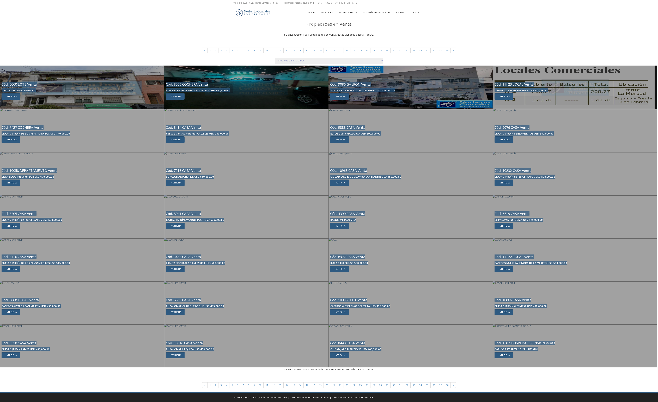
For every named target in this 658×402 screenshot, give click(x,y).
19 (320, 50)
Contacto (400, 12)
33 (414, 50)
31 (400, 50)
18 (313, 50)
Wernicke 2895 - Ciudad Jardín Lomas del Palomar (256, 2)
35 (427, 50)
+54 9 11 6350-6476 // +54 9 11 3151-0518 (336, 2)
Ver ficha (12, 96)
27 (374, 50)
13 (280, 50)
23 (347, 50)
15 (293, 50)
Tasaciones (327, 12)
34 (420, 50)
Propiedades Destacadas (376, 12)
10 (260, 50)
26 (367, 50)
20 (327, 50)
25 (360, 50)
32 (407, 50)
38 (447, 50)
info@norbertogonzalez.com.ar (298, 2)
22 (340, 50)
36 (434, 50)
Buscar (416, 12)
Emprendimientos (348, 12)
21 (333, 50)
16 (300, 50)
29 (387, 50)
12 (273, 50)
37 (440, 50)
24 (353, 50)
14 (287, 50)
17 (307, 50)
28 (380, 50)
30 (394, 50)
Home (311, 12)
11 (267, 50)
